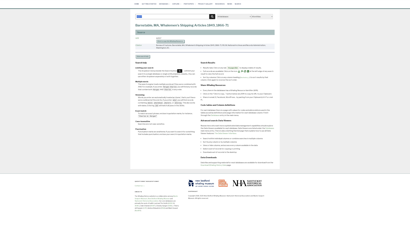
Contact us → (139, 186)
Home (136, 4)
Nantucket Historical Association (146, 201)
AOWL (137, 206)
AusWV (138, 210)
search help (142, 56)
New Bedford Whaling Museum (159, 198)
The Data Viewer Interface (225, 133)
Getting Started (149, 4)
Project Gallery (205, 4)
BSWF (153, 206)
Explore (175, 4)
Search (238, 4)
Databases (163, 4)
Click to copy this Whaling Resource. (170, 41)
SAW (170, 206)
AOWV (170, 203)
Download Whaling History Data (213, 165)
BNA (163, 208)
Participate (189, 4)
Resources (220, 4)
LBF (145, 208)
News (229, 4)
